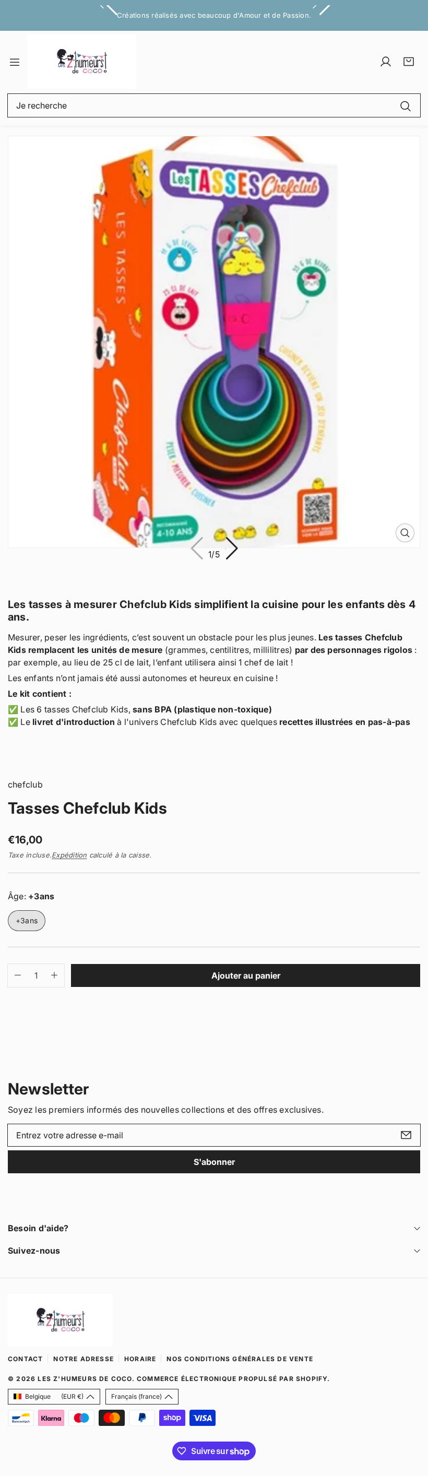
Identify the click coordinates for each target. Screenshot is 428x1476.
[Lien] (81, 61)
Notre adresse (83, 1359)
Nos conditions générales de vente (240, 1359)
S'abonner (214, 1162)
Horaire (140, 1359)
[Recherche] (405, 105)
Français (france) (136, 1396)
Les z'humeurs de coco (85, 1379)
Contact (25, 1359)
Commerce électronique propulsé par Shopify (232, 1379)
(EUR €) (54, 1396)
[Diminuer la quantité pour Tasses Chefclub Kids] (14, 975)
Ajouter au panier (245, 975)
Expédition (69, 855)
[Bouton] (231, 549)
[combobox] (214, 105)
